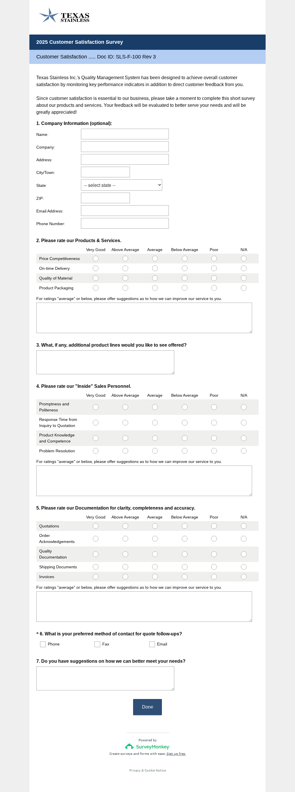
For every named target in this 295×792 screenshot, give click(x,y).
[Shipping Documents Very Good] (96, 567)
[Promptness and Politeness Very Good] (96, 407)
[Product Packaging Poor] (214, 288)
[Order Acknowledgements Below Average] (184, 539)
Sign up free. (176, 753)
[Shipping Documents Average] (155, 567)
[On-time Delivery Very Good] (96, 268)
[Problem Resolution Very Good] (96, 451)
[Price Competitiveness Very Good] (96, 258)
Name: (42, 134)
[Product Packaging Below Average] (184, 288)
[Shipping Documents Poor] (214, 567)
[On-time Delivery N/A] (244, 268)
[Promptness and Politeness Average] (155, 407)
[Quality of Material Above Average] (125, 278)
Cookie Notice (155, 770)
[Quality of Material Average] (155, 278)
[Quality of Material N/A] (244, 278)
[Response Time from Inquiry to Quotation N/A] (244, 423)
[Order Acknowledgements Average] (155, 539)
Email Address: (49, 211)
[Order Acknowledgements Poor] (214, 539)
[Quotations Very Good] (96, 526)
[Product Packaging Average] (155, 288)
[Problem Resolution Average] (155, 451)
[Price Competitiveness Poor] (214, 258)
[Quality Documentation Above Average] (125, 554)
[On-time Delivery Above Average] (125, 268)
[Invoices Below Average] (184, 577)
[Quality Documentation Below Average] (184, 554)
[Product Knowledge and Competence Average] (155, 438)
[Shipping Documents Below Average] (184, 567)
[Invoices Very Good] (96, 577)
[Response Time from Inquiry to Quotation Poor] (214, 423)
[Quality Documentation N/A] (244, 554)
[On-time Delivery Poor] (214, 268)
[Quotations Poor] (214, 526)
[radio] (83, 257)
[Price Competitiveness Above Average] (125, 258)
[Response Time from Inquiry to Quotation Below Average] (184, 423)
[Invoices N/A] (244, 577)
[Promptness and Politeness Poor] (214, 407)
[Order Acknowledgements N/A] (244, 539)
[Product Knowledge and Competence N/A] (244, 438)
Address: (44, 159)
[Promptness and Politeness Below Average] (184, 407)
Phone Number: (50, 223)
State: (41, 185)
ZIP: (40, 198)
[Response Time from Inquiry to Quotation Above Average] (125, 423)
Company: (45, 147)
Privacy (135, 770)
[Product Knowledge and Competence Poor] (214, 438)
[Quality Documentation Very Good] (96, 554)
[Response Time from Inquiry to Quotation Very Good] (96, 423)
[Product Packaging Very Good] (96, 288)
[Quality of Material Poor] (214, 278)
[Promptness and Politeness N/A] (244, 407)
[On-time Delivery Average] (155, 268)
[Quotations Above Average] (125, 526)
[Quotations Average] (155, 526)
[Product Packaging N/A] (244, 288)
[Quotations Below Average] (184, 526)
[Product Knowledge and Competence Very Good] (96, 438)
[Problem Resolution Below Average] (184, 451)
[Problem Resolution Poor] (214, 451)
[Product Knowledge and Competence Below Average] (184, 438)
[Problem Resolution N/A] (244, 451)
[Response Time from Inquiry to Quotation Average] (155, 423)
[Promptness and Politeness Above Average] (125, 407)
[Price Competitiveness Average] (155, 258)
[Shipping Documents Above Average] (125, 567)
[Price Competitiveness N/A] (244, 258)
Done (147, 706)
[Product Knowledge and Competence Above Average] (125, 438)
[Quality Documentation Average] (155, 554)
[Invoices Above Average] (125, 577)
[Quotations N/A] (244, 526)
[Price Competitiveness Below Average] (184, 258)
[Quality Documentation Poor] (214, 554)
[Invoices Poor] (214, 577)
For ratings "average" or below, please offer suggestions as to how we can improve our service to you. (129, 298)
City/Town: (45, 172)
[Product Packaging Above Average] (125, 288)
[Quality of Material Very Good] (96, 278)
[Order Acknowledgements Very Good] (96, 539)
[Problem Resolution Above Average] (125, 451)
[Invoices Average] (155, 577)
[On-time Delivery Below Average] (184, 268)
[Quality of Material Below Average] (184, 278)
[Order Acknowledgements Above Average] (125, 539)
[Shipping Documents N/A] (244, 567)
